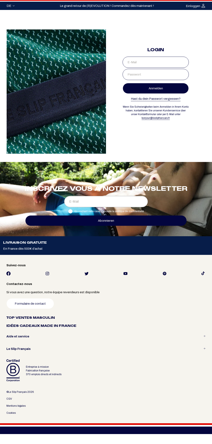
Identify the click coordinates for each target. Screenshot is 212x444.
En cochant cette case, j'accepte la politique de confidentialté (109, 211)
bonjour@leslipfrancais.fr (156, 118)
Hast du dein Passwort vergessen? (156, 98)
